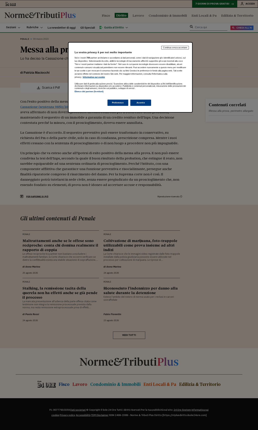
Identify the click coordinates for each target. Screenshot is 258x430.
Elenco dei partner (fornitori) (89, 91)
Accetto (141, 102)
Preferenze (118, 102)
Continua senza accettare (175, 47)
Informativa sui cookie (94, 77)
